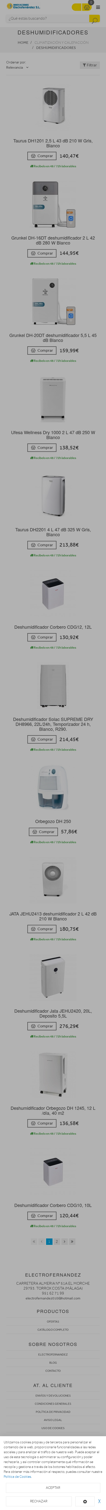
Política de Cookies (17, 1477)
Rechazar (38, 1501)
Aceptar (53, 1488)
